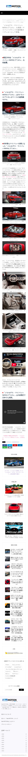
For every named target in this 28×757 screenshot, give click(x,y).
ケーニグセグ (8, 667)
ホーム (4, 19)
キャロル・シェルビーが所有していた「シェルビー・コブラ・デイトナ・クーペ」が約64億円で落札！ (14, 472)
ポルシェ (7, 673)
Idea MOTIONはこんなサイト (8, 721)
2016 (14, 744)
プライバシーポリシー (6, 724)
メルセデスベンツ (11, 19)
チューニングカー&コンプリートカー (14, 669)
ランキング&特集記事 (10, 675)
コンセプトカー (17, 667)
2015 (14, 746)
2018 (14, 740)
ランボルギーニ (9, 678)
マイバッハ (8, 442)
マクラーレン (15, 673)
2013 (14, 750)
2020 (14, 736)
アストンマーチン (16, 664)
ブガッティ (15, 671)
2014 (14, 748)
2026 (14, 734)
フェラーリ (7, 671)
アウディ (7, 664)
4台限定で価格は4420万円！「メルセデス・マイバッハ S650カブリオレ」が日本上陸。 (13, 437)
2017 (14, 742)
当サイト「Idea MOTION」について (9, 718)
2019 (14, 738)
